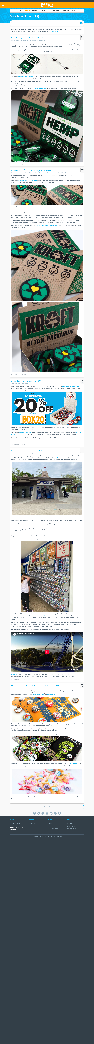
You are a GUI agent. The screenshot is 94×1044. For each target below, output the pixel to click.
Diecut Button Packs (52, 172)
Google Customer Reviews (53, 828)
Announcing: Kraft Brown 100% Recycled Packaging (31, 170)
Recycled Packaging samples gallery (47, 225)
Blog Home (54, 31)
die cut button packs (73, 763)
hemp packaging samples (25, 76)
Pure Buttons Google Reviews (34, 813)
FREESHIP (43, 1)
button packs (24, 45)
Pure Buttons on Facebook (42, 813)
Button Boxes (20, 40)
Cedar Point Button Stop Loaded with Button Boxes (30, 451)
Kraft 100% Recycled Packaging (27, 180)
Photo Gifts (45, 11)
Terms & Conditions (70, 821)
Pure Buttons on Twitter (38, 813)
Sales (26, 383)
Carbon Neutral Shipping (71, 828)
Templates (56, 11)
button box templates (25, 432)
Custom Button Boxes (21, 441)
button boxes (38, 45)
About (49, 821)
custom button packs (44, 615)
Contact (11, 821)
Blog (20, 11)
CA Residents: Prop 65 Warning (72, 826)
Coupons (49, 825)
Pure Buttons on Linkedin (55, 813)
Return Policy (69, 825)
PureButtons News (63, 172)
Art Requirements (32, 823)
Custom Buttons (19, 1)
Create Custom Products (33, 821)
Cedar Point (14, 674)
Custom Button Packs (40, 40)
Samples (66, 11)
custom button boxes (61, 457)
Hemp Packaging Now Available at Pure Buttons (29, 38)
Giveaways (50, 826)
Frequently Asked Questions (15, 823)
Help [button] (74, 11)
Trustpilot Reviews (51, 830)
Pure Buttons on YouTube (51, 813)
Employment (50, 823)
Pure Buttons (47, 5)
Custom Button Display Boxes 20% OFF (26, 381)
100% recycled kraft (59, 78)
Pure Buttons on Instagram (47, 813)
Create (35, 11)
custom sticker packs (40, 88)
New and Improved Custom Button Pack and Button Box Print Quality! (37, 686)
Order (27, 11)
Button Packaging (29, 40)
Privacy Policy (69, 823)
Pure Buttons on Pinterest (59, 813)
